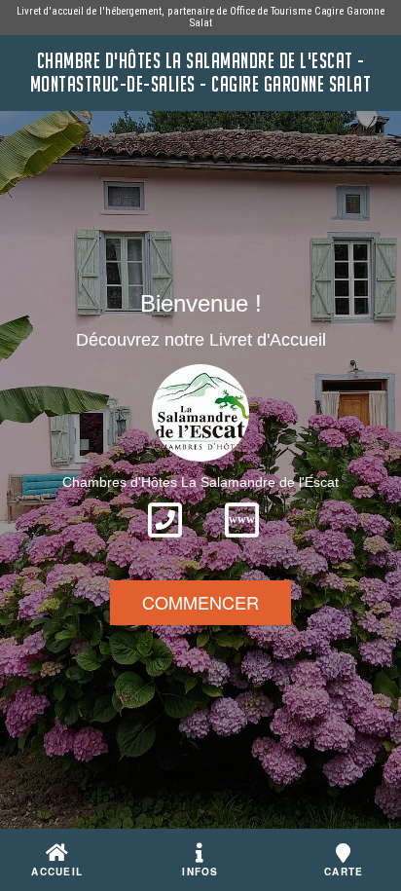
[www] (241, 543)
